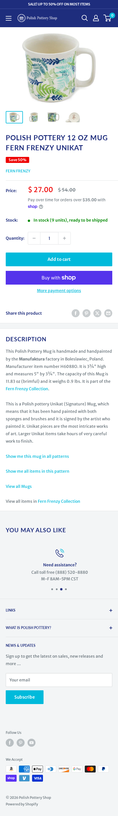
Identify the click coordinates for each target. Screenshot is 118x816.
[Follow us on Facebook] (10, 743)
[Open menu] (8, 18)
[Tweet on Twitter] (97, 313)
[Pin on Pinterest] (86, 313)
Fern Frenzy (18, 171)
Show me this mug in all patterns (37, 456)
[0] (107, 18)
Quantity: (15, 238)
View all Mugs (19, 486)
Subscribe (24, 697)
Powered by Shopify (22, 804)
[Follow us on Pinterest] (21, 743)
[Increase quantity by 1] (64, 238)
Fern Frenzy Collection (27, 388)
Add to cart (59, 259)
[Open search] (85, 18)
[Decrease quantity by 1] (34, 238)
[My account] (96, 18)
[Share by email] (108, 313)
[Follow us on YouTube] (31, 743)
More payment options (59, 290)
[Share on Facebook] (76, 313)
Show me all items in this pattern (37, 471)
